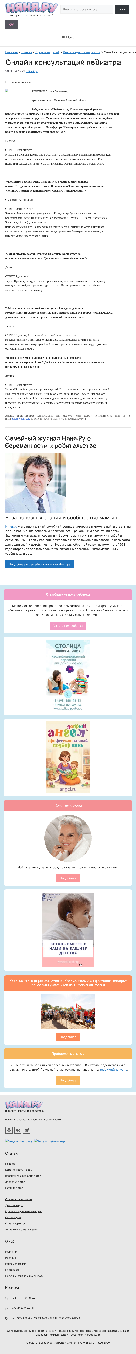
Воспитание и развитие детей (23, 1175)
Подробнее (68, 878)
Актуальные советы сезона (22, 1229)
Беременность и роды (18, 1169)
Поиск (122, 9)
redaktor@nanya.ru (113, 1069)
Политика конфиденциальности (24, 1275)
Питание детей (14, 1187)
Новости (10, 1163)
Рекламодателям (15, 1263)
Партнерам (12, 1269)
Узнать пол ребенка (68, 625)
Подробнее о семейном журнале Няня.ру (39, 564)
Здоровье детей (15, 1181)
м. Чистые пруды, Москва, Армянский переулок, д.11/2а (45, 1317)
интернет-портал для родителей (24, 1110)
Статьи (11, 1153)
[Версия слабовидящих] (11, 24)
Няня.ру (11, 526)
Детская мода (14, 1205)
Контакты (13, 1287)
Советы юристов (15, 1223)
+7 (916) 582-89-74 (23, 1297)
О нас (10, 1241)
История (10, 1257)
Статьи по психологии (18, 1199)
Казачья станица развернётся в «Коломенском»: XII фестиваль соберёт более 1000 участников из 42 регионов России (68, 983)
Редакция (11, 1251)
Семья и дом (13, 1217)
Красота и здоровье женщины (23, 1211)
